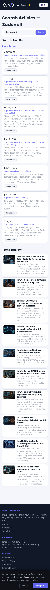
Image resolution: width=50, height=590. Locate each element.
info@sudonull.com (16, 542)
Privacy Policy (8, 557)
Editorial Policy (9, 568)
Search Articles (9, 531)
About (5, 524)
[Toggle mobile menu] (35, 4)
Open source (10, 70)
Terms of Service (10, 561)
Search (41, 32)
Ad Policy (6, 564)
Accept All (40, 585)
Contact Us (7, 527)
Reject (25, 585)
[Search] (22, 4)
